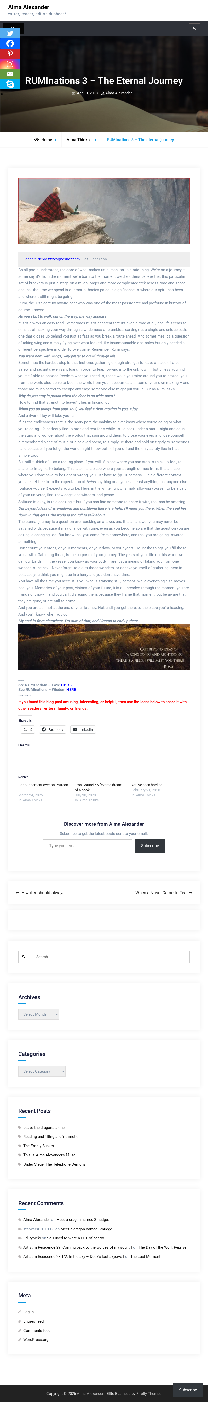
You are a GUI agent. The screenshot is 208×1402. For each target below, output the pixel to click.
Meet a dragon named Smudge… (83, 1219)
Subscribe (150, 845)
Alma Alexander (28, 7)
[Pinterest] (10, 54)
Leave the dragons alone (44, 1127)
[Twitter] (10, 33)
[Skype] (10, 84)
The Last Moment (145, 1256)
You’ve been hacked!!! (148, 785)
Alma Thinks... (80, 139)
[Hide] (2, 94)
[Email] (10, 74)
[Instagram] (10, 64)
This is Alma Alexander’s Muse (49, 1155)
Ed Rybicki (32, 1238)
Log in (28, 1312)
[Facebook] (10, 43)
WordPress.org (35, 1339)
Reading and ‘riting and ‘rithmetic (50, 1136)
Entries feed (33, 1321)
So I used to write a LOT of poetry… (76, 1238)
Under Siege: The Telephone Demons (54, 1164)
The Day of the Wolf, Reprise (162, 1247)
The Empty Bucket (38, 1146)
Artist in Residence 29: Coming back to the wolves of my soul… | (77, 1247)
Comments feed (36, 1330)
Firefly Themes (149, 1393)
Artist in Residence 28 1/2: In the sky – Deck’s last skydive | (73, 1256)
